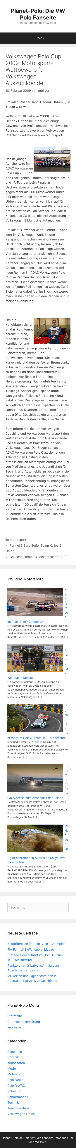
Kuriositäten (16, 1063)
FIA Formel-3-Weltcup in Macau (30, 949)
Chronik (13, 1057)
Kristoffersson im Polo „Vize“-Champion (36, 944)
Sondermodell (17, 1097)
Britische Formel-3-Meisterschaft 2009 (39, 557)
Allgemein (14, 1051)
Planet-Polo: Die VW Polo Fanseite (38, 14)
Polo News (15, 1080)
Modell (12, 1068)
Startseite (14, 1016)
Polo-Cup (14, 1091)
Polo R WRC (16, 1085)
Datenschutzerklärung (23, 1022)
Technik (13, 1102)
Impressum (15, 1027)
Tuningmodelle (18, 1108)
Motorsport (18, 540)
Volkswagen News (21, 1114)
